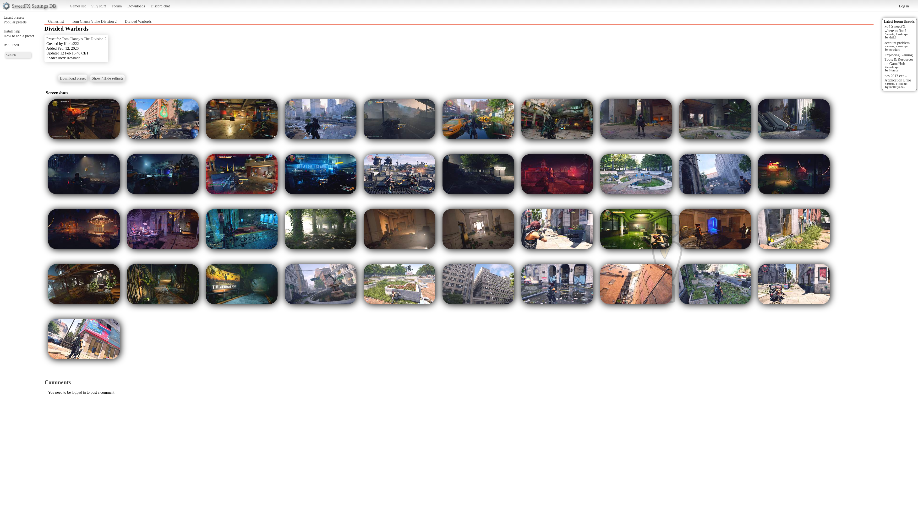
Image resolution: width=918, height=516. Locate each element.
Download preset (73, 78)
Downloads (136, 6)
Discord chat (160, 6)
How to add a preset (19, 36)
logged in (79, 392)
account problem (897, 43)
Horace (893, 70)
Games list (78, 6)
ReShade (73, 58)
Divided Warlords (138, 21)
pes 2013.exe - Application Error (898, 78)
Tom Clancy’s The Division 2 (94, 21)
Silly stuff (98, 6)
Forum (117, 6)
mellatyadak (897, 87)
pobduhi (894, 49)
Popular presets (15, 22)
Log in (904, 6)
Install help (12, 31)
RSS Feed (11, 45)
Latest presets (14, 17)
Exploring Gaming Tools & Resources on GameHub (899, 59)
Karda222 (71, 44)
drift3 (892, 37)
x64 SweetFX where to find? (895, 28)
